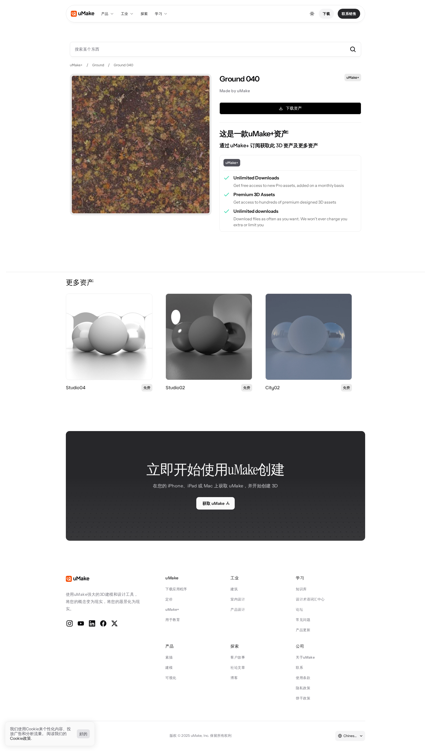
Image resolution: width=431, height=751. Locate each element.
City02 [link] (272, 387)
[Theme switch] (312, 14)
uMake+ (76, 65)
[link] (109, 337)
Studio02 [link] (175, 387)
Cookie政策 (20, 738)
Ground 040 (123, 65)
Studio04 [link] (75, 387)
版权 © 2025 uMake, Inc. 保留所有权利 (200, 735)
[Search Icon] (215, 49)
